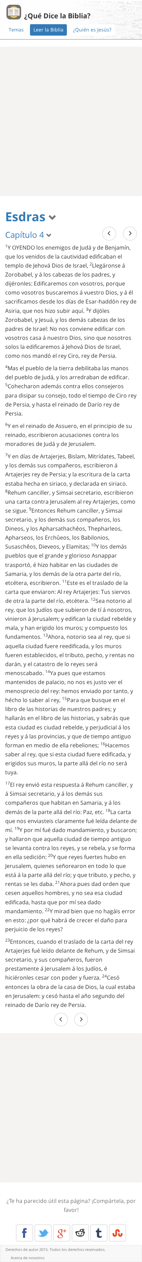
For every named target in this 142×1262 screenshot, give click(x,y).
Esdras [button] (27, 216)
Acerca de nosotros (27, 1257)
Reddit (80, 1233)
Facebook (24, 1233)
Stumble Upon (117, 1233)
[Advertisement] (71, 121)
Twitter (43, 1233)
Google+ (61, 1233)
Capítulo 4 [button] (25, 234)
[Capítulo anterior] (109, 233)
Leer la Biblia (48, 29)
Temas (16, 29)
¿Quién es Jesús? (92, 29)
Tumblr (99, 1233)
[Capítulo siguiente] (130, 233)
